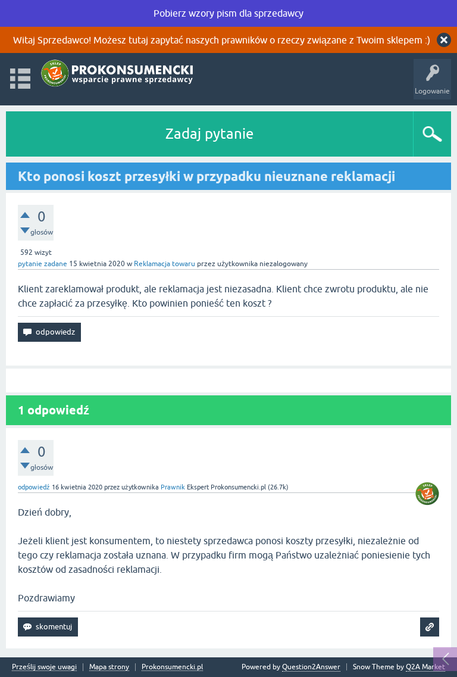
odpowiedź (34, 487)
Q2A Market (425, 667)
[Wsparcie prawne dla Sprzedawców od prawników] (118, 73)
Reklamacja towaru (164, 264)
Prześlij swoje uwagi (44, 667)
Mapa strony (109, 667)
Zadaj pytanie (209, 134)
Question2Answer (311, 667)
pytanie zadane (42, 264)
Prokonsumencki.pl (172, 667)
